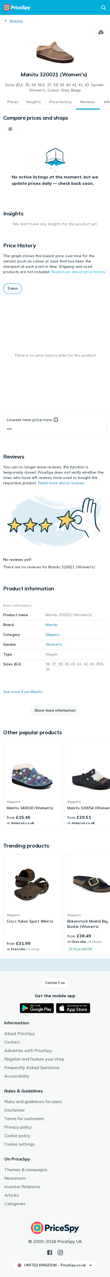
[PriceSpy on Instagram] (60, 1252)
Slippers (16, 21)
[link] (32, 784)
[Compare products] (101, 32)
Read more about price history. (78, 271)
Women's (54, 644)
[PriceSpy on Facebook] (49, 1252)
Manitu (52, 624)
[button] (10, 129)
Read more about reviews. (61, 483)
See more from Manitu (22, 691)
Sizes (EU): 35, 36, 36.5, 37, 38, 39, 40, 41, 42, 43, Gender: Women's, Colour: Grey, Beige (55, 87)
